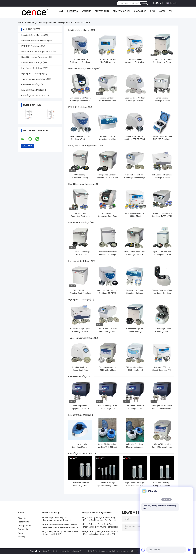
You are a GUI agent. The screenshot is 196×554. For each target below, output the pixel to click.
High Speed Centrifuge (32, 73)
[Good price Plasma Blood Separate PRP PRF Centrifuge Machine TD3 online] (162, 122)
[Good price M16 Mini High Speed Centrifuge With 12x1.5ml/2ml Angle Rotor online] (162, 314)
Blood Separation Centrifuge (34, 57)
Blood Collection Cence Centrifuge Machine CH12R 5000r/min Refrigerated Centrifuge (100, 526)
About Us (86, 11)
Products (72, 11)
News (152, 11)
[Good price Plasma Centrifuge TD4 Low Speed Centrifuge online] (162, 276)
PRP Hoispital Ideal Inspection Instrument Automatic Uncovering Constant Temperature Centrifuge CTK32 (58, 519)
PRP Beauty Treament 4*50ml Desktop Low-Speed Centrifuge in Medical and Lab (61, 526)
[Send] (189, 550)
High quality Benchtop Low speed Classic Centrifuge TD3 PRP (61, 532)
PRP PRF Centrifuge (31, 46)
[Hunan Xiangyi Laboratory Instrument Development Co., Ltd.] (35, 12)
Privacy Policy (35, 551)
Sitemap (21, 537)
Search (144, 3)
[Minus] (189, 491)
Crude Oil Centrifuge (30, 84)
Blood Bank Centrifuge (31, 62)
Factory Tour (102, 11)
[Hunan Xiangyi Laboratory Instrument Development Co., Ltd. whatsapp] (31, 139)
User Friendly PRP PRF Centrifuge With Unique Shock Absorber (80, 139)
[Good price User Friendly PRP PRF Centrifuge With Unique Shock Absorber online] (80, 122)
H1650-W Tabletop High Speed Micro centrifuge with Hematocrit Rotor (162, 447)
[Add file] (143, 550)
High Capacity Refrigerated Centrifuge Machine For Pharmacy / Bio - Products (100, 518)
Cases (162, 11)
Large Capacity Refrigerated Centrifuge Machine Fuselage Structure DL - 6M (100, 532)
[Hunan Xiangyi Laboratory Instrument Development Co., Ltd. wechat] (38, 139)
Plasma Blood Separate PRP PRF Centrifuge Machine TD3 (162, 139)
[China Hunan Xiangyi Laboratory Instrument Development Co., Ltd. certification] (29, 114)
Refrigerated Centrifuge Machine (36, 51)
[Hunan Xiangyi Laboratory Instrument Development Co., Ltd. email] (24, 139)
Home (60, 11)
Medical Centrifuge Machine (34, 40)
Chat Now (157, 3)
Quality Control (121, 11)
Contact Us (140, 11)
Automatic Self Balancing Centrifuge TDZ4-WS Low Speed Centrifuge (107, 293)
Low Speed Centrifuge (32, 68)
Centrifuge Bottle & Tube (33, 95)
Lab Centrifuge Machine (32, 35)
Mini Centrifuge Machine (32, 90)
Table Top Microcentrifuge (34, 79)
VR (170, 11)
